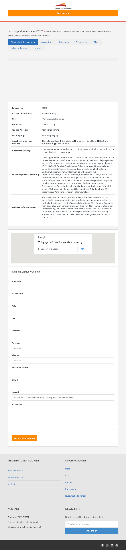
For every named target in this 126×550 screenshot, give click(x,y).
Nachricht (17, 404)
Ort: (14, 318)
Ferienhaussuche (15, 477)
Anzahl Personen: (20, 367)
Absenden (92, 530)
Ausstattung (47, 42)
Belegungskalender (19, 48)
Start (67, 468)
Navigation (63, 13)
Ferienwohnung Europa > (55, 31)
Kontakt (38, 48)
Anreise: (16, 343)
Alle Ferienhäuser (15, 470)
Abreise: (16, 355)
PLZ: (14, 306)
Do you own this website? (49, 249)
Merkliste (12, 484)
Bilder (96, 42)
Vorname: (17, 281)
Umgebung (64, 42)
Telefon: (16, 330)
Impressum (70, 489)
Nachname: (18, 293)
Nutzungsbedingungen (75, 495)
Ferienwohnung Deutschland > (75, 31)
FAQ (67, 475)
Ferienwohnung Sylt (15, 35)
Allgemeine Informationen (23, 42)
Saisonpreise (81, 42)
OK (82, 249)
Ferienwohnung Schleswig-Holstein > (98, 31)
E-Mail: (15, 379)
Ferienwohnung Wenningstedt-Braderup (35, 35)
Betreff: (16, 392)
